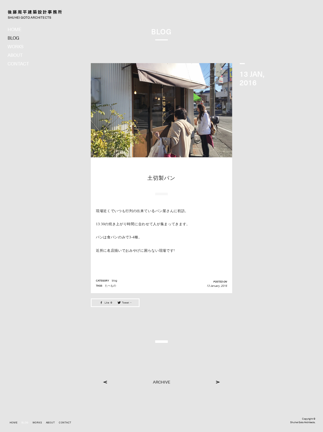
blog (114, 280)
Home (14, 29)
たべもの (110, 285)
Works (15, 46)
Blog (13, 38)
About (15, 55)
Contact (18, 64)
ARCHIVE (161, 382)
